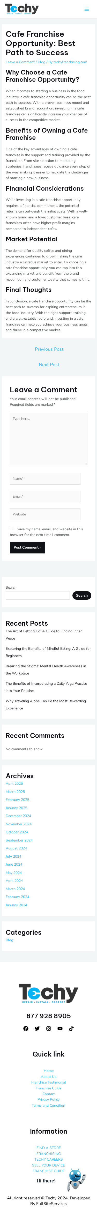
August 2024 (16, 848)
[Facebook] (25, 1028)
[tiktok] (71, 1028)
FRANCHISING (48, 1153)
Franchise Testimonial (48, 1082)
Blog (41, 62)
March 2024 (15, 888)
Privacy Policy (48, 1099)
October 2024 (17, 832)
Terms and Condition (48, 1105)
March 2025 (15, 791)
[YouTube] (60, 1028)
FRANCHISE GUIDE (49, 1171)
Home (49, 1070)
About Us (48, 1076)
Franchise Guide (48, 1088)
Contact (48, 1093)
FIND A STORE (48, 1147)
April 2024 (14, 880)
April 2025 (14, 783)
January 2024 (16, 905)
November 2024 (19, 824)
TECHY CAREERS (48, 1159)
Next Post (49, 365)
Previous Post (49, 349)
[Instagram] (48, 1028)
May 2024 (14, 872)
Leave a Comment (20, 62)
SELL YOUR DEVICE (48, 1165)
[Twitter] (37, 1028)
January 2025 (16, 808)
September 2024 (19, 840)
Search (11, 587)
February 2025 (17, 799)
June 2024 (14, 864)
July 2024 (13, 856)
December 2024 (18, 815)
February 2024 (17, 896)
